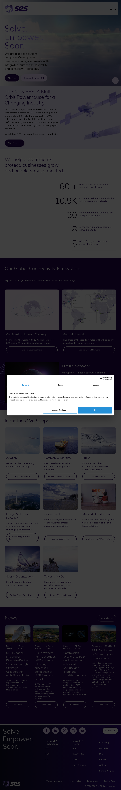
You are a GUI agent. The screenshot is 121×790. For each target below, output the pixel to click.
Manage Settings (59, 410)
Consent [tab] (25, 385)
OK (95, 410)
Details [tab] (60, 385)
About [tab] (96, 385)
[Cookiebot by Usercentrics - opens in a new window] (101, 378)
